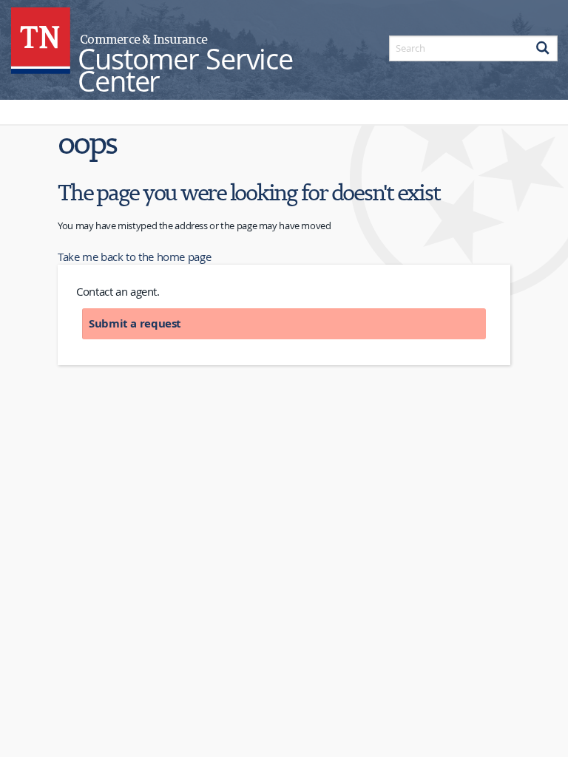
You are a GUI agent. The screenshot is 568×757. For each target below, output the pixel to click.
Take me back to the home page (134, 256)
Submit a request (135, 323)
